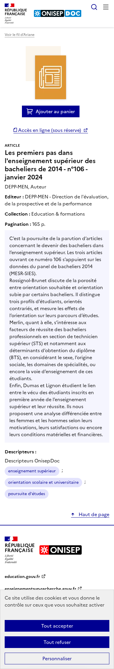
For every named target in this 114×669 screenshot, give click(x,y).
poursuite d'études (26, 494)
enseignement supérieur (32, 471)
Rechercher (94, 7)
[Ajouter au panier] (31, 111)
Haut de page (93, 514)
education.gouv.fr (22, 577)
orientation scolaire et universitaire (43, 482)
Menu (106, 7)
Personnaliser (57, 658)
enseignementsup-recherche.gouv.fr (40, 589)
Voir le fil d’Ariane (19, 34)
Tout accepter (57, 625)
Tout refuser (57, 642)
